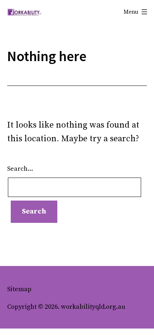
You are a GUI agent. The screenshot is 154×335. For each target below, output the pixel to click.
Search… (20, 169)
